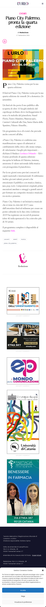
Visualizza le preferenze (23, 602)
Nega (23, 596)
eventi (15, 239)
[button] (43, 570)
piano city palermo (10, 243)
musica (23, 239)
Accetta (23, 590)
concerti (6, 239)
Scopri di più (36, 555)
